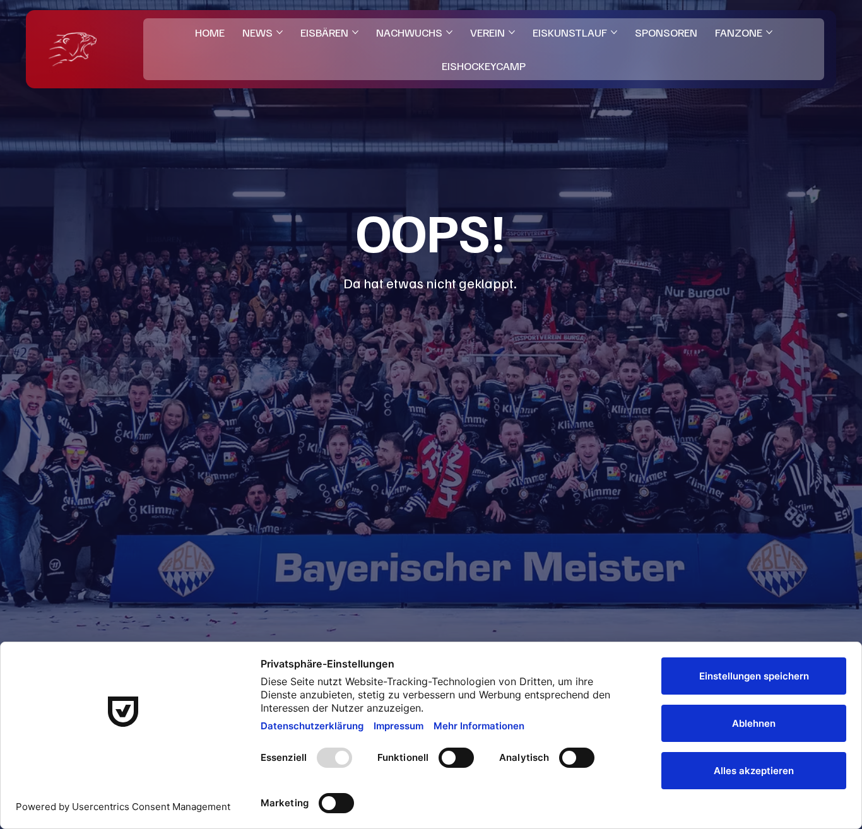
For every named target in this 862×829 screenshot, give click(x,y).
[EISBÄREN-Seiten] (355, 32)
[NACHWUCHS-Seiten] (449, 32)
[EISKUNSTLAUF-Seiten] (614, 32)
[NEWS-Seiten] (279, 32)
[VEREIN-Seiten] (512, 32)
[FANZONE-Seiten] (769, 32)
